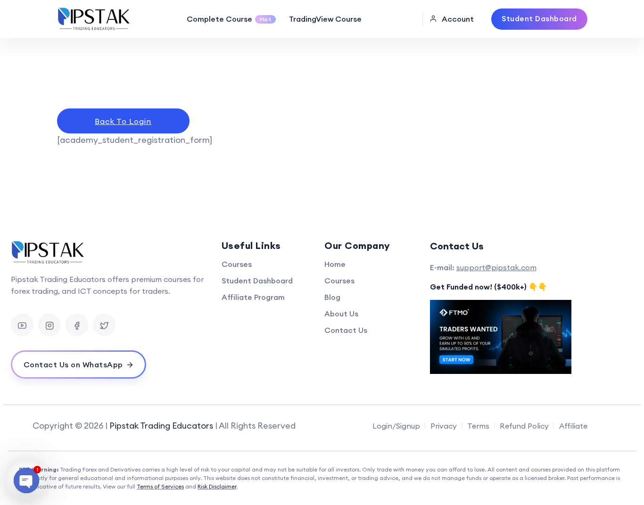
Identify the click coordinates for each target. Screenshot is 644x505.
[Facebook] (77, 325)
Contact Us (345, 330)
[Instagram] (49, 325)
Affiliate (573, 425)
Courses (237, 264)
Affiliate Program (253, 297)
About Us (341, 313)
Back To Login (123, 121)
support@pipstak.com (496, 267)
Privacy (443, 425)
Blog (332, 297)
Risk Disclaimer (217, 486)
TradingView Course (325, 19)
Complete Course (229, 19)
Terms (478, 425)
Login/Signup (396, 425)
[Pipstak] (94, 19)
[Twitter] (104, 325)
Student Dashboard (257, 280)
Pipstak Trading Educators (161, 425)
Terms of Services (160, 486)
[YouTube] (22, 325)
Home (335, 264)
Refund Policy (524, 425)
